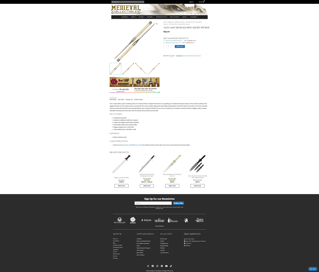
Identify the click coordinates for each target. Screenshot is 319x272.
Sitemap (188, 245)
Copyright (115, 249)
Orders (162, 241)
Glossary (115, 258)
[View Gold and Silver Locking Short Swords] (115, 68)
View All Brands (159, 226)
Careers (115, 256)
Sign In (191, 2)
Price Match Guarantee (143, 243)
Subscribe (178, 203)
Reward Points (164, 245)
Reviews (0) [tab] (129, 99)
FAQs (138, 245)
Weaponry (171, 22)
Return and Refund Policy (144, 241)
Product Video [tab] (138, 99)
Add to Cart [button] (121, 186)
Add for (190, 40)
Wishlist (162, 248)
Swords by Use (190, 22)
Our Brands (116, 241)
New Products (140, 255)
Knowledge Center (118, 247)
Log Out (162, 250)
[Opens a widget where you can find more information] (312, 269)
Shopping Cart (164, 243)
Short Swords (197, 55)
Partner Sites (116, 253)
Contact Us (188, 243)
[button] (156, 23)
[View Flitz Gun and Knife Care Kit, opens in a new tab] (182, 40)
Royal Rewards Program (143, 248)
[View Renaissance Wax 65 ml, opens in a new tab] (180, 42)
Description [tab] (113, 99)
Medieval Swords (180, 22)
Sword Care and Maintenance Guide (132, 145)
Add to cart (179, 46)
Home (165, 22)
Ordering (139, 238)
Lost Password (164, 252)
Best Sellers (140, 252)
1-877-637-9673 (190, 239)
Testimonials (140, 250)
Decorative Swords (188, 55)
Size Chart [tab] (121, 99)
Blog (114, 243)
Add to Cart (146, 186)
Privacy (115, 251)
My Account (163, 238)
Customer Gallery (117, 245)
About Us (115, 238)
